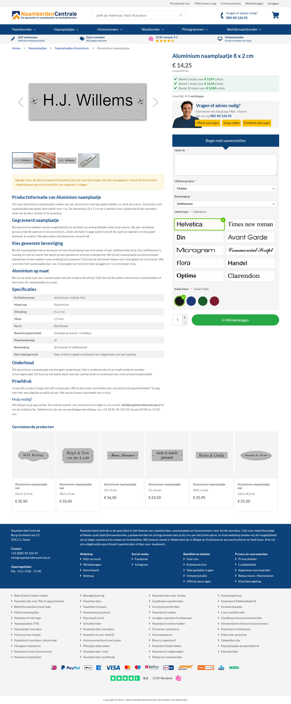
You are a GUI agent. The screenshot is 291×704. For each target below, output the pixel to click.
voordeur (234, 530)
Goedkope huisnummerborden (241, 618)
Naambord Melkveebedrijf (238, 601)
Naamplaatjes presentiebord (240, 646)
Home (16, 48)
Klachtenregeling (249, 581)
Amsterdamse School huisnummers (244, 623)
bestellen (136, 539)
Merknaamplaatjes (26, 612)
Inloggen (273, 3)
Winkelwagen (254, 3)
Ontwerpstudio (231, 3)
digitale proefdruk (41, 392)
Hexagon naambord (27, 646)
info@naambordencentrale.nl (30, 557)
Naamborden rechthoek (99, 657)
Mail (232, 111)
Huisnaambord (162, 634)
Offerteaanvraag (205, 3)
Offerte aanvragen (199, 581)
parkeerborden (138, 535)
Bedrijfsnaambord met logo (32, 606)
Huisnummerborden (165, 606)
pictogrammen (163, 535)
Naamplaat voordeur (28, 629)
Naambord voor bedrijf (98, 634)
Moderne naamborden (167, 657)
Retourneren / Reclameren (256, 575)
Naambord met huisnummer (33, 651)
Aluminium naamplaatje (120, 484)
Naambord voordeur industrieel (35, 640)
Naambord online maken (168, 623)
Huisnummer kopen (27, 634)
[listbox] (225, 250)
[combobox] (138, 15)
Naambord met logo (27, 618)
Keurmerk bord (93, 618)
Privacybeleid (247, 559)
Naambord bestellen (27, 657)
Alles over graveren (234, 634)
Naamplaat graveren (96, 612)
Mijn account (92, 559)
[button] (20, 102)
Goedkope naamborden (167, 601)
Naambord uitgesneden (167, 651)
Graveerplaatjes (231, 606)
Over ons (193, 559)
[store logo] (44, 15)
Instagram (141, 564)
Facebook (141, 559)
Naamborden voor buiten (169, 595)
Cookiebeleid (247, 564)
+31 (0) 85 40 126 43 (115, 409)
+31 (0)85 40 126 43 (24, 553)
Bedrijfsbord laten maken (31, 595)
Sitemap (88, 575)
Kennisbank (91, 570)
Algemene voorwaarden (254, 570)
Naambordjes (92, 601)
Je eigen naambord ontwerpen (172, 618)
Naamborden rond (95, 651)
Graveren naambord (165, 629)
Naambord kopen (94, 606)
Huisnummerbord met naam (102, 640)
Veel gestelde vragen (200, 570)
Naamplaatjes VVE (26, 623)
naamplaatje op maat (43, 282)
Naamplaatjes (37, 48)
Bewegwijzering (93, 595)
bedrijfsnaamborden (113, 535)
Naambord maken (164, 612)
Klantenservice (180, 3)
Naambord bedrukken (166, 646)
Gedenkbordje (230, 640)
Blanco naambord (164, 640)
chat (240, 111)
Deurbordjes (229, 651)
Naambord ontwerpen (236, 629)
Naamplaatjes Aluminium (72, 48)
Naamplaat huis (231, 595)
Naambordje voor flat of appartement (39, 601)
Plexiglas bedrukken (96, 646)
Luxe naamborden (233, 612)
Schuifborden (92, 623)
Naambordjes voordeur (98, 629)
